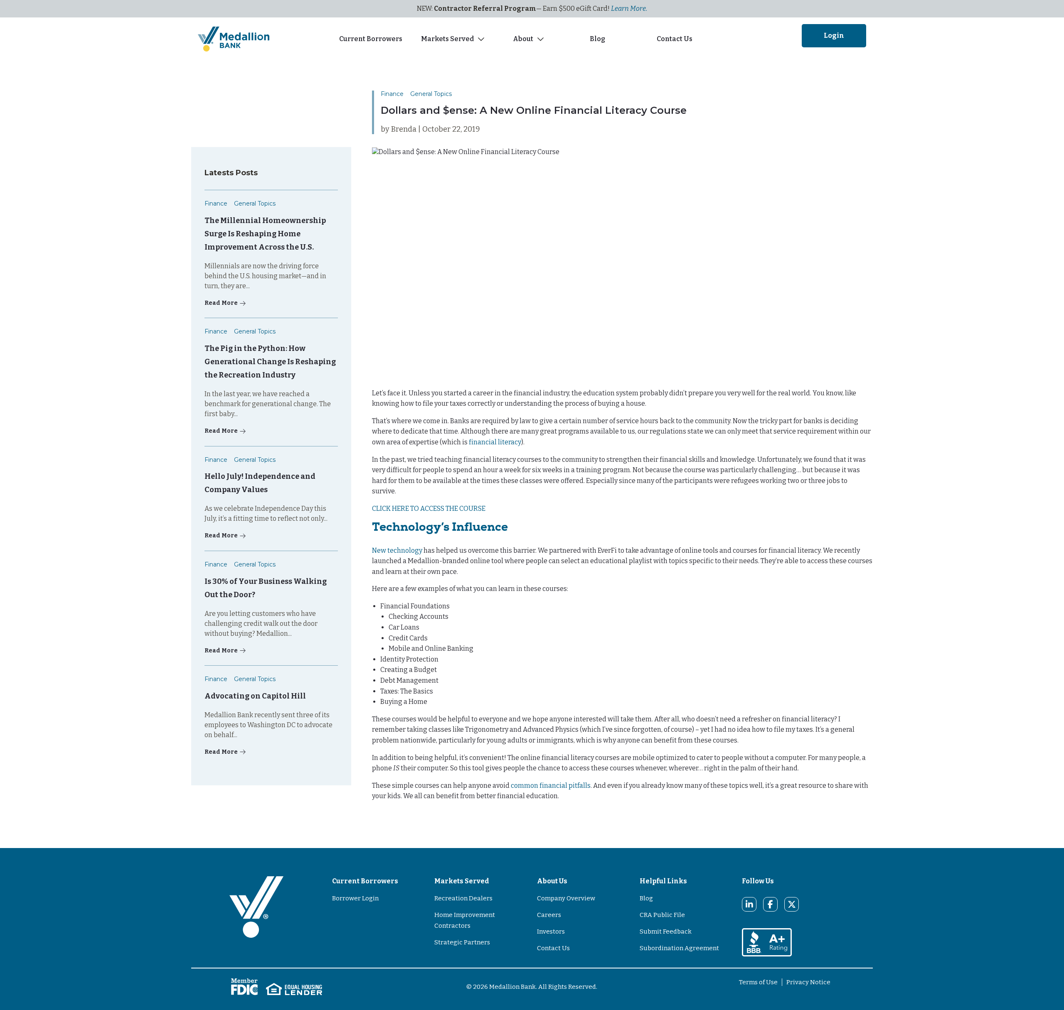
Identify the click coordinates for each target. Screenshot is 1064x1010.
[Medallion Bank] (256, 917)
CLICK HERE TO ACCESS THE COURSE (428, 508)
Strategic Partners (462, 942)
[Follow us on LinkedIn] (749, 904)
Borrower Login (355, 898)
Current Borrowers (370, 39)
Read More (221, 302)
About (523, 39)
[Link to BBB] (767, 942)
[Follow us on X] (792, 904)
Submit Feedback (666, 931)
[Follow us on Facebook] (770, 904)
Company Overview (566, 898)
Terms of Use (758, 982)
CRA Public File (662, 915)
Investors (551, 931)
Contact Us (674, 39)
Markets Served (447, 39)
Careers (549, 915)
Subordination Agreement (679, 948)
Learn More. (629, 8)
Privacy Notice (808, 982)
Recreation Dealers (463, 898)
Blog (599, 39)
